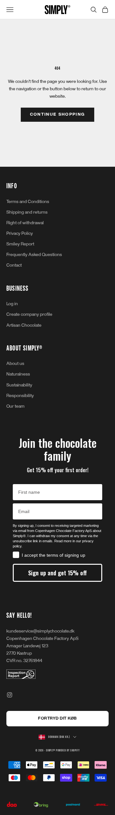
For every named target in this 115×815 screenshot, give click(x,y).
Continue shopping (57, 114)
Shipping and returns (27, 212)
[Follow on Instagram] (9, 695)
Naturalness (18, 374)
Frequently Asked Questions (34, 254)
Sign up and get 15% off (57, 573)
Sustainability (19, 385)
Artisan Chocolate (24, 325)
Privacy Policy (19, 233)
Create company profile (29, 314)
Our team (15, 406)
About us (15, 363)
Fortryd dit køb (57, 718)
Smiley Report (20, 244)
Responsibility (20, 395)
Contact (14, 265)
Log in (12, 303)
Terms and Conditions (27, 201)
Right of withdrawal (25, 222)
